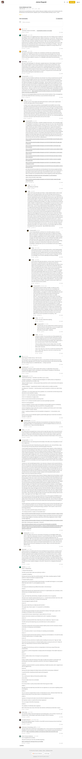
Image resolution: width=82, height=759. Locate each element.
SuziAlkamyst (24, 367)
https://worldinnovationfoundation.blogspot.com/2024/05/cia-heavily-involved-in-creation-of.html (42, 513)
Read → (20, 14)
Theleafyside (24, 376)
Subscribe (72, 2)
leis (22, 356)
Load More (22, 745)
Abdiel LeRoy (24, 712)
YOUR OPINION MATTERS (25, 7)
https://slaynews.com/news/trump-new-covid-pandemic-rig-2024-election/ (41, 175)
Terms (44, 750)
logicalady (24, 35)
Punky (25, 100)
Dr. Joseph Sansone (26, 719)
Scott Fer (23, 567)
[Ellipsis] (62, 29)
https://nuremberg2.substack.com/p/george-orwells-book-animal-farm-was (42, 731)
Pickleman (26, 533)
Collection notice (49, 750)
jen (22, 29)
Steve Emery (24, 61)
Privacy (40, 750)
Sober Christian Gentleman (27, 736)
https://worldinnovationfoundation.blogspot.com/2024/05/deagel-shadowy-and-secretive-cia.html (42, 520)
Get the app (46, 753)
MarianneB (24, 549)
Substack (35, 756)
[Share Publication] (67, 2)
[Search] (64, 2)
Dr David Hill (24, 76)
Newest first (60, 18)
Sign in (78, 2)
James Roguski (22, 8)
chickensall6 (24, 51)
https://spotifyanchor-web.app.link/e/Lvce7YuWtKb (32, 741)
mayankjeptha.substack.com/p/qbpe (44, 30)
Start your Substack (38, 753)
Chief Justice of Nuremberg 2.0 (28, 727)
